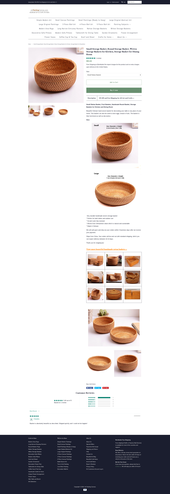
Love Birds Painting (62, 466)
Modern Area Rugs (46, 28)
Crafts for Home (105, 37)
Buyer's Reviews (91, 464)
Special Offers (90, 444)
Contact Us (89, 454)
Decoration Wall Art (62, 469)
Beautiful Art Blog (91, 456)
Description (92, 98)
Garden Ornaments (109, 33)
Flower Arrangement (129, 33)
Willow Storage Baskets (121, 28)
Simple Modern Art (44, 20)
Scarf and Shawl (88, 37)
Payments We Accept (92, 446)
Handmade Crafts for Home (36, 471)
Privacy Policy (90, 466)
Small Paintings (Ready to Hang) (92, 20)
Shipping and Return (92, 449)
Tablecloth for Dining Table (87, 33)
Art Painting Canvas (90, 486)
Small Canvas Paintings (65, 20)
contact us (118, 466)
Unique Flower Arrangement (36, 474)
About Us (121, 37)
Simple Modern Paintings (64, 441)
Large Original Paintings (49, 24)
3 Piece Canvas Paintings (64, 454)
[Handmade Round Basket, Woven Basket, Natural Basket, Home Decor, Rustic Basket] (132, 283)
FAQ (87, 451)
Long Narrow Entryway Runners (70, 28)
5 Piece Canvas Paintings (64, 459)
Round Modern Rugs (34, 446)
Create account (115, 2)
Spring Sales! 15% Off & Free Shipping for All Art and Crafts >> (42, 2)
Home (29, 44)
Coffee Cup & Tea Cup (68, 37)
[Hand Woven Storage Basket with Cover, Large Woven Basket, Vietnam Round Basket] (95, 283)
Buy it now (114, 90)
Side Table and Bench (34, 479)
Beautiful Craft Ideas (92, 459)
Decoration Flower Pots (34, 464)
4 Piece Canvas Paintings (64, 456)
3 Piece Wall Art (69, 24)
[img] (34, 416)
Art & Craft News (91, 461)
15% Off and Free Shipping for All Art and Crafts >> (116, 98)
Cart (124, 2)
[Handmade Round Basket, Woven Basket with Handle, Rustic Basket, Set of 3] (95, 300)
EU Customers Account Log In (94, 469)
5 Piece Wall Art (103, 24)
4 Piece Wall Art (86, 24)
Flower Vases (50, 37)
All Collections (32, 481)
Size (87, 71)
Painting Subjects (121, 24)
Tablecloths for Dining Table (36, 466)
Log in (108, 2)
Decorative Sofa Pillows (42, 33)
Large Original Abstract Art (120, 20)
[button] (91, 58)
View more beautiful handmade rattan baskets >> (106, 249)
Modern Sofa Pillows (63, 33)
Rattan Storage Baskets (97, 28)
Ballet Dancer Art (62, 461)
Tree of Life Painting (63, 464)
